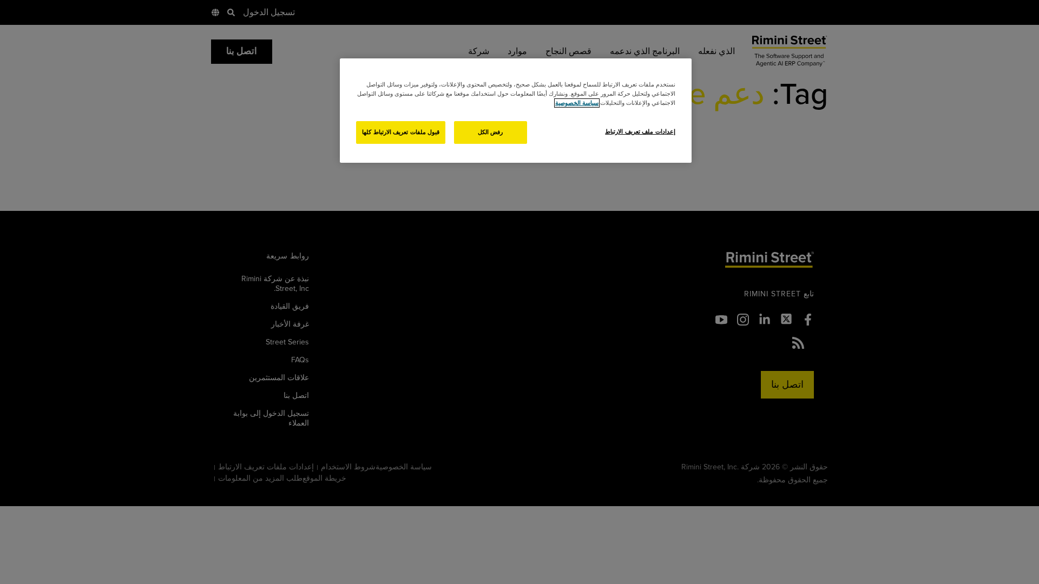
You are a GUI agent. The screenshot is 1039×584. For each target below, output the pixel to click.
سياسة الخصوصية (577, 103)
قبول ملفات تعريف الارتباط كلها (400, 132)
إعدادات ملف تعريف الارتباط (640, 131)
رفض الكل (490, 132)
